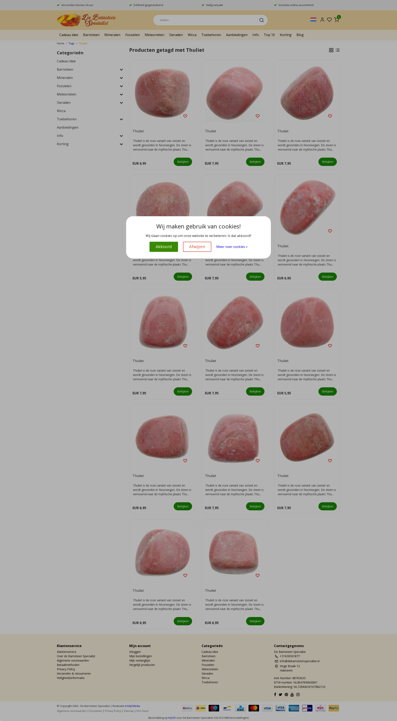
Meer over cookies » (232, 246)
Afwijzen (197, 246)
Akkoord (164, 246)
